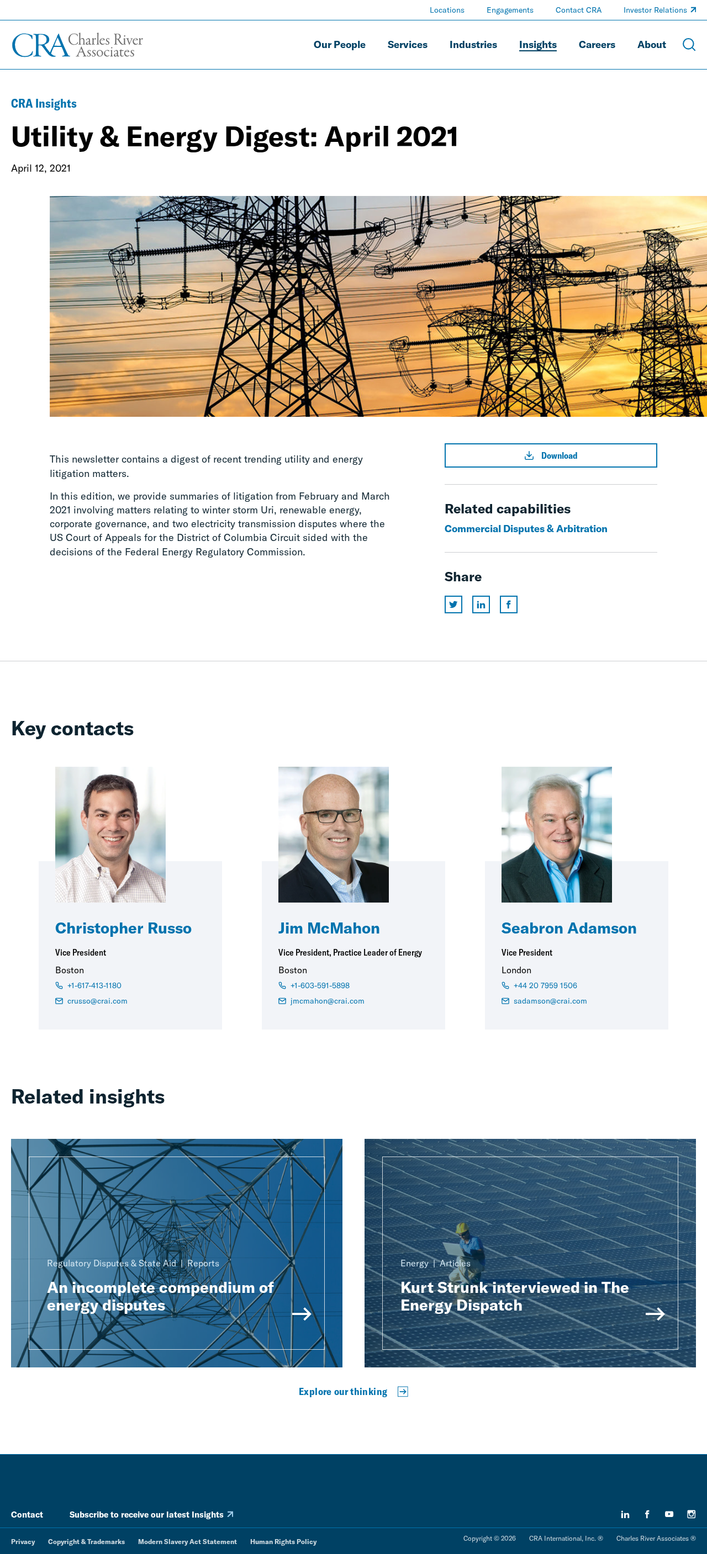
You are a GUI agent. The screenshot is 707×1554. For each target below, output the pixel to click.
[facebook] (647, 1514)
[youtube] (669, 1514)
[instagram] (691, 1514)
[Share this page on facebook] (509, 604)
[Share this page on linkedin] (481, 604)
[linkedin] (625, 1514)
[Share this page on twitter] (453, 604)
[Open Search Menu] (689, 44)
